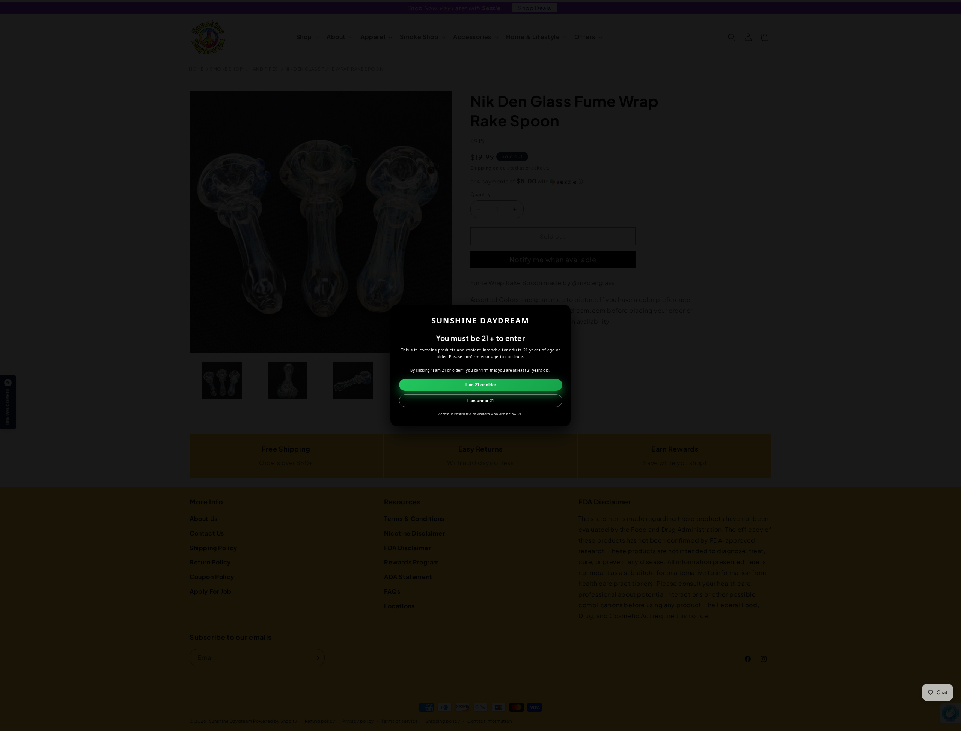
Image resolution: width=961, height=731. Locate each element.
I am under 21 (480, 400)
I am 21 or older (480, 385)
